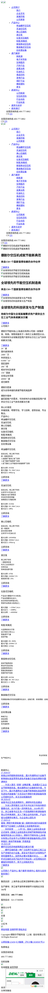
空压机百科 (21, 96)
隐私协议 (22, 929)
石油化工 (20, 72)
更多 (18, 87)
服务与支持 (41, 871)
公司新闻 (20, 93)
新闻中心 (31, 871)
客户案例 (22, 871)
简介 (18, 10)
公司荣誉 (20, 20)
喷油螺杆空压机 (23, 26)
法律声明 (14, 929)
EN (11, 114)
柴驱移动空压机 (23, 44)
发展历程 (20, 16)
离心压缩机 (21, 32)
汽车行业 (20, 65)
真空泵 (19, 35)
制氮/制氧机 (21, 41)
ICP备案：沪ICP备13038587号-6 (30, 942)
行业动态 (20, 99)
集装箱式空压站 (23, 47)
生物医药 (20, 62)
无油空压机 (21, 29)
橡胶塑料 (20, 84)
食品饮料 (20, 75)
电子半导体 (21, 59)
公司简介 (5, 871)
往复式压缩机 (22, 38)
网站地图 (5, 929)
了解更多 (5, 267)
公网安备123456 (8, 942)
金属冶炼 (20, 69)
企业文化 (20, 13)
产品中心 (14, 871)
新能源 (19, 56)
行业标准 (20, 102)
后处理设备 (21, 50)
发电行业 (20, 78)
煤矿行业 (20, 81)
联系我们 (5, 874)
